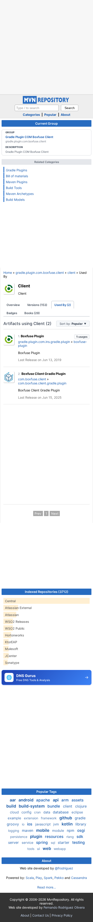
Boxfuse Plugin (32, 336)
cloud (15, 812)
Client (24, 285)
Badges (12, 313)
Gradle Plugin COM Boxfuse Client (29, 137)
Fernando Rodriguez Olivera (64, 907)
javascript (43, 824)
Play (39, 878)
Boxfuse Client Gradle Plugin (43, 374)
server (14, 842)
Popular (50, 114)
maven (28, 830)
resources (55, 836)
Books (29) (32, 313)
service (28, 842)
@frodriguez (64, 868)
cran (38, 812)
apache (43, 800)
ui (39, 849)
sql (53, 842)
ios (30, 824)
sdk (80, 836)
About (65, 114)
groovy (13, 824)
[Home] (46, 102)
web (47, 848)
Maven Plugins (16, 182)
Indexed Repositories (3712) (46, 592)
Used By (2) (62, 305)
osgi (81, 830)
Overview (13, 305)
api (56, 800)
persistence (19, 837)
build (11, 806)
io (23, 824)
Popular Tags (46, 791)
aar (13, 800)
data (47, 812)
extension (31, 818)
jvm (56, 824)
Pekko (59, 878)
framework (49, 818)
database (61, 812)
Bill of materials (17, 176)
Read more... (46, 887)
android (26, 800)
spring (42, 842)
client (71, 272)
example (15, 818)
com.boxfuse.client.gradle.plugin (42, 383)
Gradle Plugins (16, 170)
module (58, 830)
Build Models (15, 199)
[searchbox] (37, 108)
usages (81, 336)
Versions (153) (37, 305)
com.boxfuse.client (32, 379)
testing (78, 842)
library (80, 824)
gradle (80, 818)
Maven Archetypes (20, 194)
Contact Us (40, 915)
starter (64, 842)
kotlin (68, 824)
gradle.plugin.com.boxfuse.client (40, 272)
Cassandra (79, 878)
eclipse (77, 812)
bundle (54, 806)
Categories (31, 114)
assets (78, 800)
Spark (48, 878)
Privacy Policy (62, 915)
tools (31, 849)
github (66, 817)
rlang (70, 837)
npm (71, 830)
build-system (32, 806)
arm (65, 800)
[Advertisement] (46, 46)
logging (14, 830)
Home (7, 272)
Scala (30, 878)
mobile (43, 830)
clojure (81, 806)
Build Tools (14, 188)
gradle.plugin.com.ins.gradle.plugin (44, 342)
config (26, 812)
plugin (36, 836)
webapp (60, 849)
